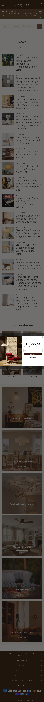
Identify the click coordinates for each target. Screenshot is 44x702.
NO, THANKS (33, 357)
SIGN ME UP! (33, 354)
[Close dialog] (42, 337)
